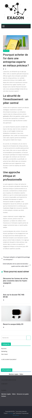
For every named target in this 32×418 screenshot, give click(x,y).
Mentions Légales (13, 374)
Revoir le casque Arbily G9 (13, 324)
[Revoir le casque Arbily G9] (16, 306)
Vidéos (21, 374)
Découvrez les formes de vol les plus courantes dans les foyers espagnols (15, 280)
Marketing (4, 351)
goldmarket (6, 116)
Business (3, 348)
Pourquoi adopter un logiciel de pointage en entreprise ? (16, 258)
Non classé (6, 50)
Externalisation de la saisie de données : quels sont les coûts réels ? (16, 265)
